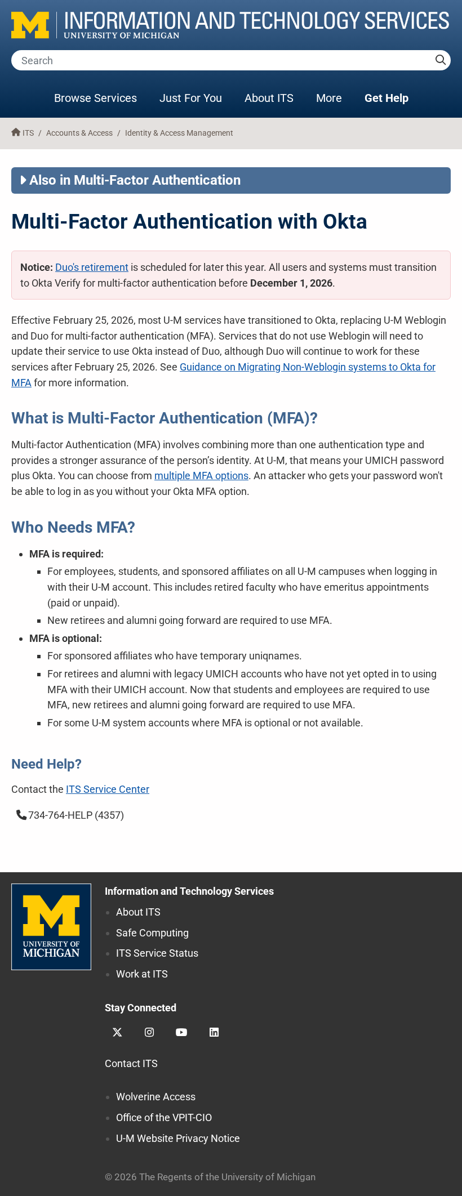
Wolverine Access (156, 1097)
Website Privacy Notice (178, 1138)
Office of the (164, 1117)
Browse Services (95, 98)
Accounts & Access (79, 133)
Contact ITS (131, 1063)
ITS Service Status (157, 953)
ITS (28, 133)
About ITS (269, 98)
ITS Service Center (107, 789)
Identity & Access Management (179, 133)
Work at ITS (142, 974)
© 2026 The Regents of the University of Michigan (210, 1177)
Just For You (190, 98)
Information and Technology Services (189, 891)
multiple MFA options (201, 475)
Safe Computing (152, 933)
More (334, 98)
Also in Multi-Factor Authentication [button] (135, 180)
